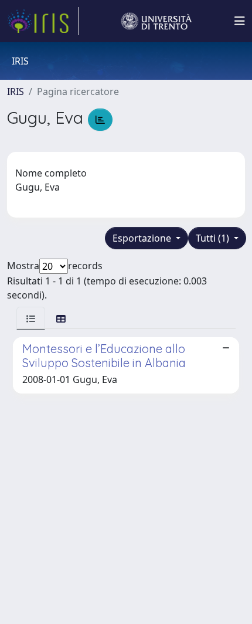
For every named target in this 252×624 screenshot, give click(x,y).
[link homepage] (43, 21)
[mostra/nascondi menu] (239, 21)
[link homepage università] (156, 21)
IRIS (15, 91)
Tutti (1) (213, 238)
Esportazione (143, 238)
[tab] (30, 318)
